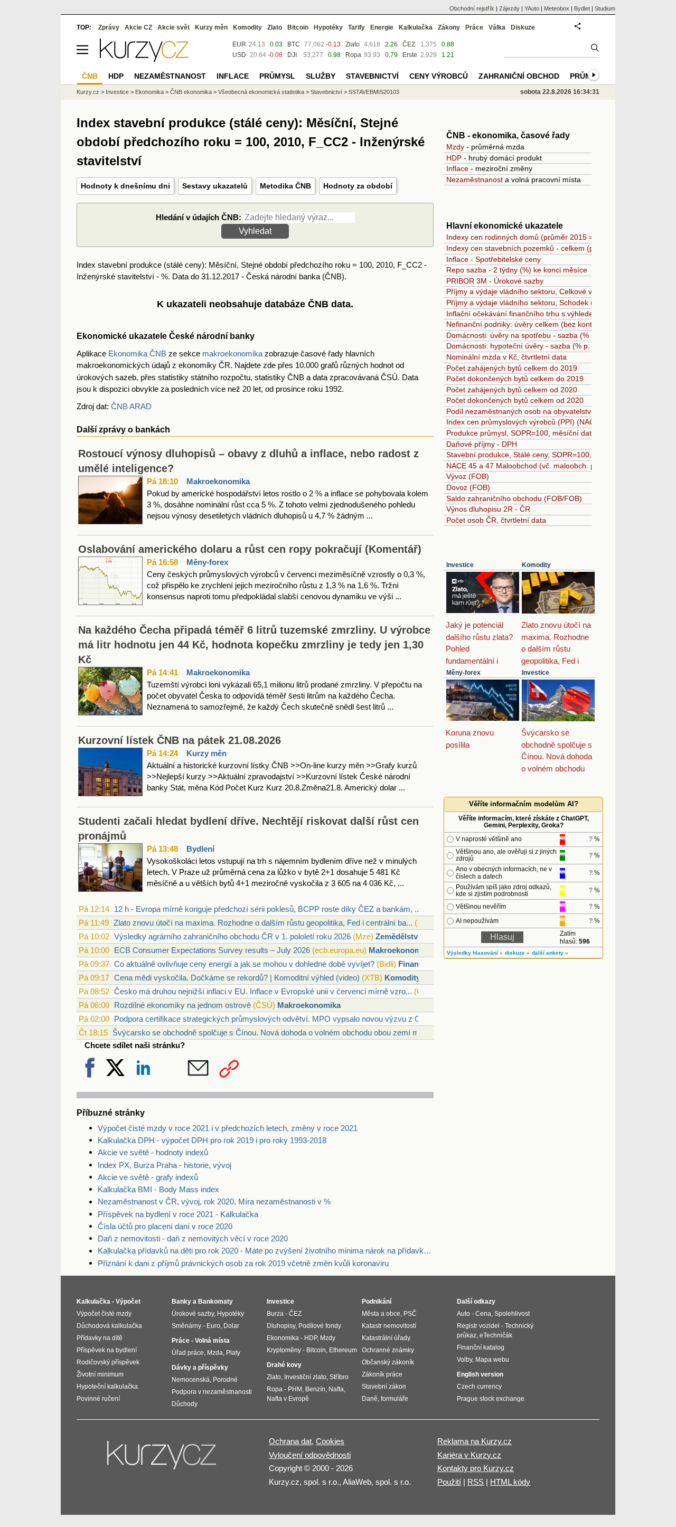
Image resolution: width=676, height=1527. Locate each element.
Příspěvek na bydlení (107, 1350)
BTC (293, 44)
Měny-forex (207, 562)
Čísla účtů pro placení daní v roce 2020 (165, 1226)
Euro (213, 1326)
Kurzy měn (206, 753)
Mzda (215, 1352)
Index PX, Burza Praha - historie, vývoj (164, 1165)
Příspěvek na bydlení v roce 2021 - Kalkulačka (178, 1214)
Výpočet (128, 1301)
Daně (370, 1398)
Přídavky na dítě (100, 1338)
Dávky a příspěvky (200, 1367)
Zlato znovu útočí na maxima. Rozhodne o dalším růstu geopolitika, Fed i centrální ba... (263, 922)
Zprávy (108, 27)
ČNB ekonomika (191, 92)
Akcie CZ (138, 27)
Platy (233, 1352)
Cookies (330, 1441)
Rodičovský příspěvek (108, 1362)
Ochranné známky (388, 1350)
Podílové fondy (319, 1326)
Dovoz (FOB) (468, 487)
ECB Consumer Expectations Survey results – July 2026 (212, 950)
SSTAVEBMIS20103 (374, 92)
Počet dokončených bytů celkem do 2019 (515, 378)
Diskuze (523, 27)
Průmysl (277, 76)
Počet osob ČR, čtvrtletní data (496, 520)
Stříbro (339, 1377)
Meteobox (556, 8)
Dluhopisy (281, 1326)
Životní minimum (100, 1374)
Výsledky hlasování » (475, 953)
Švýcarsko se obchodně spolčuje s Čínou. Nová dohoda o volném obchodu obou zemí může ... (276, 1032)
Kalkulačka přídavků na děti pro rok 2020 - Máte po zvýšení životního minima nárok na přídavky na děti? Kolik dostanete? (266, 1250)
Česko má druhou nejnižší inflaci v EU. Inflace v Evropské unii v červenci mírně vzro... (263, 991)
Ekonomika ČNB (137, 353)
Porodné (225, 1379)
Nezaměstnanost (474, 179)
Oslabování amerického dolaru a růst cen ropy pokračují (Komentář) (249, 549)
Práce (474, 27)
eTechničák (496, 1335)
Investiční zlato (305, 1377)
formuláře (394, 1398)
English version (480, 1374)
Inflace (457, 168)
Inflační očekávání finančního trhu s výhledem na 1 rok (537, 313)
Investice (460, 565)
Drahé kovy (284, 1365)
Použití (449, 1481)
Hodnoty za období (357, 186)
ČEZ (408, 44)
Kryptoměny (284, 1350)
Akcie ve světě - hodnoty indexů (153, 1152)
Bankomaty (215, 1301)
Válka (497, 27)
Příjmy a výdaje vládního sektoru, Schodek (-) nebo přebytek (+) (553, 302)
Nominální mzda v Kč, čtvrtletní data (506, 357)
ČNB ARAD (131, 406)
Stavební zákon (384, 1386)
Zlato (352, 44)
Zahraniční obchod (518, 76)
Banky (181, 1301)
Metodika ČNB (285, 186)
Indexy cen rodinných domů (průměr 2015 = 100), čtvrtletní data (553, 237)
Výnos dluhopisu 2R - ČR (488, 509)
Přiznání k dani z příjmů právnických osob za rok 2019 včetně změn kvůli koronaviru (243, 1263)
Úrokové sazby (193, 1313)
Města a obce (381, 1313)
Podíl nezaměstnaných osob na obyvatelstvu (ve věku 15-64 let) (553, 411)
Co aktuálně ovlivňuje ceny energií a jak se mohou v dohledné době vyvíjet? (244, 963)
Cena (483, 1313)
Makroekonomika (218, 481)
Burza (275, 1313)
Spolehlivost (512, 1313)
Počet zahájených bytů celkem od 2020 (511, 389)
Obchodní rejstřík (471, 8)
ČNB (90, 76)
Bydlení (200, 848)
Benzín (315, 1389)
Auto (463, 1313)
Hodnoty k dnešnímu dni (125, 186)
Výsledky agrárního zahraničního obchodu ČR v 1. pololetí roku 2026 (232, 936)
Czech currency (479, 1386)
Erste (409, 55)
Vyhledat (255, 231)
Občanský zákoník (388, 1362)
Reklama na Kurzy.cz (474, 1441)
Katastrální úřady (386, 1338)
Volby (464, 1359)
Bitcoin (297, 27)
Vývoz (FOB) (467, 476)
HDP (454, 158)
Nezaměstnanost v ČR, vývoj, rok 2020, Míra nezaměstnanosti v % (214, 1201)
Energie (381, 27)
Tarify (356, 27)
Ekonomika (149, 92)
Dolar (231, 1326)
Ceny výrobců (438, 76)
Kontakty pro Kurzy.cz (475, 1468)
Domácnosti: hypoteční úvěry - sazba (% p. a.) (523, 346)
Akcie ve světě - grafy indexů (148, 1177)
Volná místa (212, 1340)
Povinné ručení (98, 1398)
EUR (239, 44)
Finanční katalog (480, 1347)
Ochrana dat (290, 1441)
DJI (292, 55)
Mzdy (455, 147)
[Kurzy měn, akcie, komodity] (162, 1459)
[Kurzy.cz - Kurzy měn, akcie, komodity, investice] (144, 58)
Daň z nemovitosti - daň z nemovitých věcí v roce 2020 (193, 1238)
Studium (605, 8)
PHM (295, 1389)
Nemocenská (191, 1379)
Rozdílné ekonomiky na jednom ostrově (182, 1005)
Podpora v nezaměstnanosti (212, 1392)
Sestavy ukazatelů (215, 186)
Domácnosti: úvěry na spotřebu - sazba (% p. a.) (527, 335)
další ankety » (550, 953)
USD (239, 55)
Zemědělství (397, 936)
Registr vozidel (478, 1326)
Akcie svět (173, 27)
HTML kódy (510, 1481)
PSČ (410, 1313)
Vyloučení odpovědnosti (310, 1454)
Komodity (402, 977)
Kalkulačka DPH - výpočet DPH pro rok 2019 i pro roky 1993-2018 (212, 1140)
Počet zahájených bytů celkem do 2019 (511, 368)
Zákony (449, 27)
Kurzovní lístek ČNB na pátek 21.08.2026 (179, 740)
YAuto (531, 8)
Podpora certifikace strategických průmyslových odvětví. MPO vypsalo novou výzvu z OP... (272, 1018)
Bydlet (582, 8)
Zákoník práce (382, 1374)
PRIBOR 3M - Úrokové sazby (494, 281)
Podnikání (376, 1301)
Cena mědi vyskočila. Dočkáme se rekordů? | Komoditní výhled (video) (237, 977)
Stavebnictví (326, 92)
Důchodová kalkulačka (109, 1326)
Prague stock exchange (490, 1398)
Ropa (353, 55)
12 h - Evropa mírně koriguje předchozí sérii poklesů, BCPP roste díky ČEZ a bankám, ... (267, 908)
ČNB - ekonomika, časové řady (508, 135)
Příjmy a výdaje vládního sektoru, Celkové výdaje (528, 291)
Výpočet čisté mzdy (104, 1313)
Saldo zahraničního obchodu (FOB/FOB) (514, 498)
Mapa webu (492, 1359)
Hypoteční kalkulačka (107, 1386)
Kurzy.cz (88, 92)
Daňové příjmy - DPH (481, 444)
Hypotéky (328, 27)
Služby (320, 76)
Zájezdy (509, 8)
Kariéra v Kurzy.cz (469, 1454)
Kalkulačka (416, 27)
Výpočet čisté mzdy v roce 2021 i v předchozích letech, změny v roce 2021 (228, 1128)
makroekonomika (232, 353)
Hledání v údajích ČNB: (198, 217)
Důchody (185, 1404)
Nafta (336, 1389)
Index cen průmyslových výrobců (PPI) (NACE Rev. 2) (535, 422)
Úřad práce (188, 1352)
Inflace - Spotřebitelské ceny (493, 259)
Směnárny (186, 1326)
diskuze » (517, 953)
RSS (475, 1481)
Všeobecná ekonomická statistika (261, 92)
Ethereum (343, 1350)
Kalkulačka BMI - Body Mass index (158, 1189)
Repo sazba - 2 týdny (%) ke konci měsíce (516, 270)
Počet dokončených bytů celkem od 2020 (515, 400)
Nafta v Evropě (288, 1398)
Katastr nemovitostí (389, 1326)
